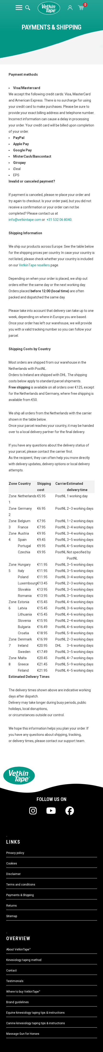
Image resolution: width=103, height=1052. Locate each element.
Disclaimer (13, 874)
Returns (11, 905)
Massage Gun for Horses (22, 1033)
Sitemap (11, 916)
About (18, 949)
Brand (17, 1002)
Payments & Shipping (20, 895)
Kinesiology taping (23, 960)
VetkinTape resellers (34, 265)
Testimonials (14, 981)
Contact (11, 970)
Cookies (11, 863)
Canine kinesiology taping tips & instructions (35, 1023)
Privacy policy (15, 853)
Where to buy (23, 991)
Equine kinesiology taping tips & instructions (35, 1012)
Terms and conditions (20, 884)
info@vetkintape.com (25, 220)
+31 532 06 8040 (59, 220)
